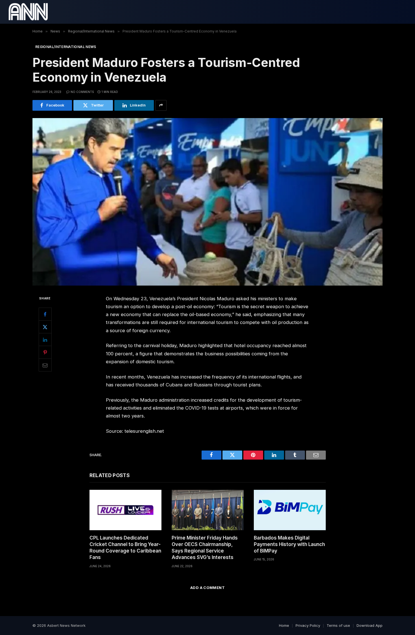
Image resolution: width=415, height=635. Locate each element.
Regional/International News (65, 47)
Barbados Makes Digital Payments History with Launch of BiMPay (289, 544)
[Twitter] (45, 326)
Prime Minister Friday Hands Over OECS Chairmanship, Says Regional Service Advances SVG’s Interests (205, 547)
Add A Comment (207, 587)
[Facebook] (45, 314)
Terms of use (338, 625)
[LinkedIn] (45, 339)
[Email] (45, 364)
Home (284, 625)
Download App (370, 625)
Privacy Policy (308, 625)
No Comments (82, 91)
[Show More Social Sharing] (161, 105)
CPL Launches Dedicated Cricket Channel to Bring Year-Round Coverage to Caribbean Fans (125, 547)
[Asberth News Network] (28, 12)
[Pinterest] (45, 352)
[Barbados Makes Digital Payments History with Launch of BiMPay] (290, 510)
